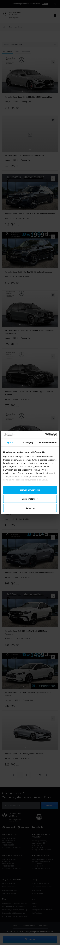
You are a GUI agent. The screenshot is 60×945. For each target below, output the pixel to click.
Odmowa (30, 508)
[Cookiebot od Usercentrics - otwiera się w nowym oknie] (44, 435)
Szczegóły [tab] (28, 442)
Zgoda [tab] (10, 442)
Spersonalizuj (28, 499)
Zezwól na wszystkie (30, 490)
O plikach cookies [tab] (48, 442)
